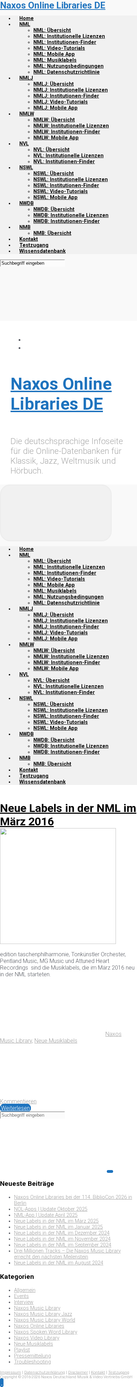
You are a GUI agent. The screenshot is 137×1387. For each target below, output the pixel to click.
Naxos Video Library (36, 1338)
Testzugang (118, 1372)
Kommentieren (18, 1101)
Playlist (22, 1350)
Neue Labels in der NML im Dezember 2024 (62, 1233)
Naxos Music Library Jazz (43, 1314)
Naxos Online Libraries (39, 1326)
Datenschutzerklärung (44, 1372)
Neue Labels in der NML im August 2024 (58, 1263)
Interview (23, 1302)
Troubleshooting (32, 1362)
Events (21, 1296)
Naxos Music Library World (44, 1320)
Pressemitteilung (32, 1356)
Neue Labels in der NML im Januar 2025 (58, 1227)
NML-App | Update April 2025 (46, 1215)
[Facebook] (28, 340)
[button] (2, 1382)
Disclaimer (78, 1372)
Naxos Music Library (37, 1308)
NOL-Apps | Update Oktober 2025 (50, 1209)
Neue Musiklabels (55, 1040)
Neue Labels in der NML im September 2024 (62, 1245)
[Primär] (56, 512)
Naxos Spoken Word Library (45, 1332)
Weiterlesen (15, 1108)
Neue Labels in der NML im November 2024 (62, 1239)
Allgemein (24, 1290)
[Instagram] (28, 348)
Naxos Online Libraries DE (52, 5)
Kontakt (98, 1372)
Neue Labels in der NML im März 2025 (56, 1221)
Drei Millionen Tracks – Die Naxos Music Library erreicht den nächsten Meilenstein (67, 1254)
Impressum (10, 1372)
